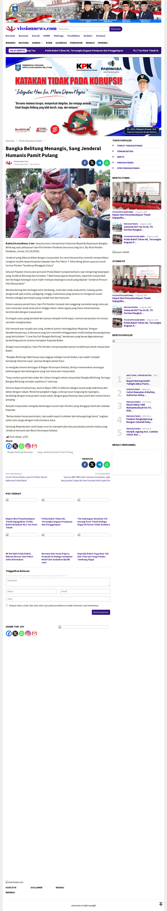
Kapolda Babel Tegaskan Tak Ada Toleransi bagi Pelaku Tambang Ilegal (93, 556)
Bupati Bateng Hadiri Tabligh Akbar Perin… (138, 382)
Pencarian (116, 28)
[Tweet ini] (92, 163)
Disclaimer (36, 887)
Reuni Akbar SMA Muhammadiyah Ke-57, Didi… (139, 407)
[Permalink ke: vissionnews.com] (9, 162)
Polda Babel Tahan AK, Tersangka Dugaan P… (142, 241)
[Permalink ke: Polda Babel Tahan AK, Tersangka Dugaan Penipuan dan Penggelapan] (58, 507)
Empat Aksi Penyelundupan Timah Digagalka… (131, 216)
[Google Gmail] (34, 633)
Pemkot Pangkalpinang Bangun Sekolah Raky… (139, 421)
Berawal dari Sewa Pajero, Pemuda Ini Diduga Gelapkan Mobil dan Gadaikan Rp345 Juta (57, 558)
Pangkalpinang (125, 162)
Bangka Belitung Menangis (20, 452)
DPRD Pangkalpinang (128, 168)
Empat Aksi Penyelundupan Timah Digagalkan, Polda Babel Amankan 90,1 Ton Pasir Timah (21, 523)
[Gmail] (34, 446)
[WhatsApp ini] (107, 163)
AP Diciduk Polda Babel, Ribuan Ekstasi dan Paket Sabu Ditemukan (19, 556)
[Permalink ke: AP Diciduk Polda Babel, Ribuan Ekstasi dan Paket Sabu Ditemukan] (22, 542)
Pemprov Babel (133, 389)
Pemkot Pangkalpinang (130, 145)
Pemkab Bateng (125, 151)
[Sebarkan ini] (85, 163)
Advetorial (131, 375)
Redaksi (60, 887)
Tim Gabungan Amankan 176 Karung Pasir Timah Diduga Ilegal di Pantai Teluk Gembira (93, 521)
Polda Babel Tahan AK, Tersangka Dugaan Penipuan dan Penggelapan (65, 50)
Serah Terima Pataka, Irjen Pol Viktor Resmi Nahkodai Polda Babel (26, 477)
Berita (120, 157)
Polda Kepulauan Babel (123, 212)
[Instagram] (28, 446)
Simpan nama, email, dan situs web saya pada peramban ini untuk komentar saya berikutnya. (54, 605)
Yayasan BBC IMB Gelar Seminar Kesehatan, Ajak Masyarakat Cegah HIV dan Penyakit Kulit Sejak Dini (85, 477)
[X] (15, 446)
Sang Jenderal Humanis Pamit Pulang (55, 452)
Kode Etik (11, 887)
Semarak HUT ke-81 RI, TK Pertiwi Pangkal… (138, 228)
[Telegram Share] (99, 163)
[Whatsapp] (21, 446)
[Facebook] (9, 446)
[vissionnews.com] (31, 28)
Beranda (10, 892)
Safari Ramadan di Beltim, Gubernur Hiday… (140, 394)
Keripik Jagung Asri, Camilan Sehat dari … (142, 433)
